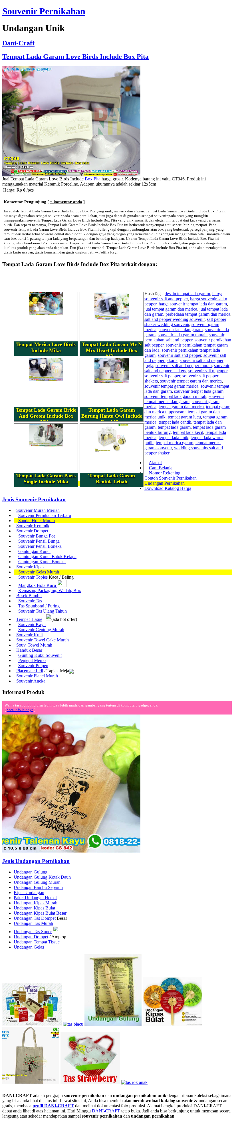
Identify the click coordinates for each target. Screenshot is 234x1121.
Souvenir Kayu (32, 624)
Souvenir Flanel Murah (37, 675)
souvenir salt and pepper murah (184, 365)
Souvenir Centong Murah (41, 629)
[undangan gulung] (113, 1024)
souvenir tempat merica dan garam (184, 399)
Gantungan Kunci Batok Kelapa (47, 556)
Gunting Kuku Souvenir (40, 655)
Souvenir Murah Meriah (38, 510)
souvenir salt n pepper (207, 370)
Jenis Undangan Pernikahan (36, 861)
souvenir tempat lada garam (198, 391)
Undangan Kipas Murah (35, 902)
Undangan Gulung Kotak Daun (42, 877)
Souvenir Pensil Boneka (40, 546)
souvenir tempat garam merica (171, 386)
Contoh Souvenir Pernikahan (170, 478)
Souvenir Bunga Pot (36, 536)
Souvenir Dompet (32, 530)
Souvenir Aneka (30, 681)
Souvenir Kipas (30, 566)
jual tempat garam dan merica (170, 309)
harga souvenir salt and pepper (183, 296)
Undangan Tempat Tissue (37, 941)
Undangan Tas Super (33, 931)
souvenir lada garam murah (182, 334)
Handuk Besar (29, 650)
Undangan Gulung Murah (37, 882)
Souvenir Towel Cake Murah (42, 639)
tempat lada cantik (175, 422)
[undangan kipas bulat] (172, 1024)
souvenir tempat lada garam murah (175, 396)
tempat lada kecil (188, 432)
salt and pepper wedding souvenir (174, 319)
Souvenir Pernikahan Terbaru (44, 515)
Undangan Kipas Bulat (34, 907)
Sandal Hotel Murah (36, 520)
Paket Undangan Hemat (35, 897)
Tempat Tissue (29, 619)
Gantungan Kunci (34, 551)
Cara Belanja (160, 467)
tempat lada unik (173, 437)
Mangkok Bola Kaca (37, 585)
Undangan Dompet (31, 936)
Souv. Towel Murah (34, 645)
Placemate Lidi (29, 670)
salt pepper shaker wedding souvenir (185, 322)
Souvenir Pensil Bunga (39, 541)
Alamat (155, 462)
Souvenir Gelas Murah (38, 571)
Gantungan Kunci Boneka (42, 561)
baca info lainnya (20, 710)
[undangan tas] (32, 1024)
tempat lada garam (174, 427)
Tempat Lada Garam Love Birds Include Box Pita (75, 56)
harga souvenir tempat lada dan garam (193, 303)
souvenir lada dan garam (181, 329)
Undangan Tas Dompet (35, 918)
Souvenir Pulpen (33, 665)
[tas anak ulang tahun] (134, 1082)
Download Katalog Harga (167, 488)
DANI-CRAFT (106, 1110)
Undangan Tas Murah (33, 923)
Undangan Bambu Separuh (38, 887)
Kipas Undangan (29, 892)
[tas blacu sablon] (30, 1082)
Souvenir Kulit (29, 634)
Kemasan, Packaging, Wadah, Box (49, 590)
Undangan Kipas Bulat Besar (40, 913)
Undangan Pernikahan (164, 483)
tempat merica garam (174, 442)
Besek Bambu (29, 595)
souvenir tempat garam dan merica (191, 381)
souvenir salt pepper (162, 375)
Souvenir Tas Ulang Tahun (42, 611)
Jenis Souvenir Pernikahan (34, 499)
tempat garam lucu (184, 416)
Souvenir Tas (30, 600)
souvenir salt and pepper (179, 355)
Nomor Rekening (164, 472)
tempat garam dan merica (181, 406)
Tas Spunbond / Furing (39, 605)
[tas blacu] (73, 1024)
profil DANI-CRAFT (53, 1105)
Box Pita (92, 178)
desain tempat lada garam (187, 293)
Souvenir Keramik (32, 525)
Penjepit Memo (32, 660)
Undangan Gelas (29, 947)
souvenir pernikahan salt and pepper (184, 337)
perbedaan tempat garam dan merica (198, 314)
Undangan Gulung (30, 872)
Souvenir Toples (33, 577)
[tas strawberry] (90, 1082)
